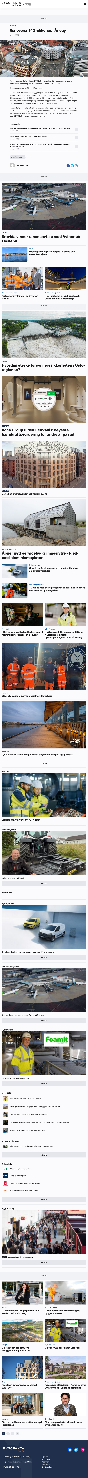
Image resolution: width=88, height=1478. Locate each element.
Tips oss (45, 1457)
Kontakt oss (46, 1464)
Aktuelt (13, 26)
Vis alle (44, 883)
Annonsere (46, 1459)
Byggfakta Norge (17, 157)
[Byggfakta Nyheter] (11, 4)
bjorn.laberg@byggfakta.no (21, 1462)
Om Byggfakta (47, 1467)
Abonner (45, 1462)
